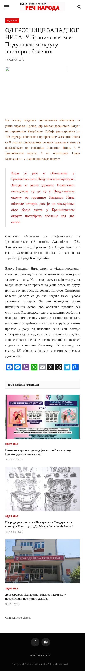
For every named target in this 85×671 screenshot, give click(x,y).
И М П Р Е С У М (40, 655)
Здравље (12, 20)
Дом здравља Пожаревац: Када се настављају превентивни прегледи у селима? (35, 596)
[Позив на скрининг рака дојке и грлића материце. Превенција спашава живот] (42, 417)
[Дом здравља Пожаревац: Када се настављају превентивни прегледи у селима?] (42, 561)
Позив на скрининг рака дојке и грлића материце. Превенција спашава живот (38, 452)
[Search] (79, 6)
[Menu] (6, 6)
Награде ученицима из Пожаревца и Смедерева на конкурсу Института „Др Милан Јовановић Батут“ (39, 524)
